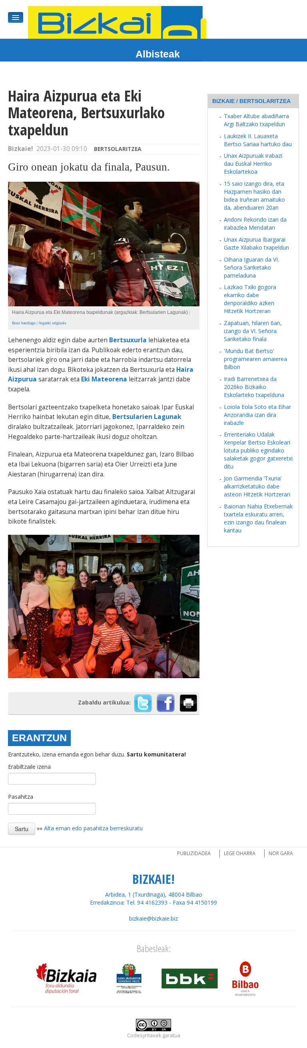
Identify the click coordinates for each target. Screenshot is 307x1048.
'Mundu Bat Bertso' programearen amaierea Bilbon (255, 359)
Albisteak (158, 54)
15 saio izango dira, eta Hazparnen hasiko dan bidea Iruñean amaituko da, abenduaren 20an (254, 195)
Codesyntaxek (144, 1035)
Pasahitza (20, 796)
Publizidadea (194, 853)
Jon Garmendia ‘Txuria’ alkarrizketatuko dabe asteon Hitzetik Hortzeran (257, 486)
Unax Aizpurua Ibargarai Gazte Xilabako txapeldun (256, 243)
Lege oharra (239, 853)
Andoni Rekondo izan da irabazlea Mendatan (255, 223)
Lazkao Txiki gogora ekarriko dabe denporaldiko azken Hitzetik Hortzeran (250, 299)
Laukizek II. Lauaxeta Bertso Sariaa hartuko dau (258, 140)
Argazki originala (52, 323)
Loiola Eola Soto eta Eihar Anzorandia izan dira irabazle (257, 415)
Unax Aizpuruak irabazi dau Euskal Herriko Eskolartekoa (253, 163)
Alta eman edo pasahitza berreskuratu (93, 828)
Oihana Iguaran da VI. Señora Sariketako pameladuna (251, 267)
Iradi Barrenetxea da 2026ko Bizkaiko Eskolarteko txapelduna (254, 387)
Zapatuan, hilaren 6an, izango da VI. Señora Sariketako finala (253, 331)
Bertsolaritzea (118, 149)
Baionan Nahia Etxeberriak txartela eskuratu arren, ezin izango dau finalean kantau (258, 518)
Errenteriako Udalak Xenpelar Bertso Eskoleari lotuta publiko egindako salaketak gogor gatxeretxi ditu (258, 450)
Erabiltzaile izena (29, 766)
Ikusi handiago (24, 323)
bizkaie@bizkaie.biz (153, 918)
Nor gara (281, 853)
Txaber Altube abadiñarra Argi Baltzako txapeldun (256, 120)
